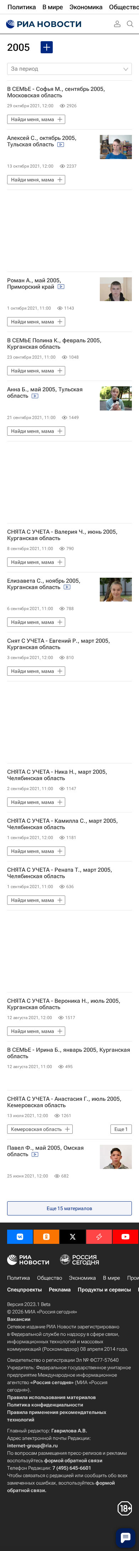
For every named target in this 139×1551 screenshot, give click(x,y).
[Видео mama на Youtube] (125, 1237)
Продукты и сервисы (104, 1289)
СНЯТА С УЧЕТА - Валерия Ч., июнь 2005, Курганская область (62, 535)
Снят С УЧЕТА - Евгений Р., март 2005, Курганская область (58, 644)
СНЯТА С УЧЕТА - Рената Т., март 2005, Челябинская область (59, 873)
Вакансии (18, 1319)
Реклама (60, 1289)
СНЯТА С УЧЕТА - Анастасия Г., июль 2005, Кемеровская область (64, 1102)
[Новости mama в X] (73, 1237)
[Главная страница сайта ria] (43, 24)
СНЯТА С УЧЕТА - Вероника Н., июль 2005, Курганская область (63, 1004)
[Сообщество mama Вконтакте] (20, 1237)
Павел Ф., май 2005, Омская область (45, 1151)
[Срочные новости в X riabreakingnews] (99, 1237)
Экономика (82, 1278)
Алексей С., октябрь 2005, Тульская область (42, 141)
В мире (111, 1278)
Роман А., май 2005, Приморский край (34, 283)
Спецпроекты (24, 1289)
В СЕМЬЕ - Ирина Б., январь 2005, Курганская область (68, 1053)
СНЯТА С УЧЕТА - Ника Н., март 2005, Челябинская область (57, 775)
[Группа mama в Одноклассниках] (46, 1237)
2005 (18, 47)
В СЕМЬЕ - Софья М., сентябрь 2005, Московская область (56, 92)
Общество (49, 1278)
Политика (18, 1278)
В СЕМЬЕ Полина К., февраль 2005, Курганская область (54, 343)
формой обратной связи (73, 1460)
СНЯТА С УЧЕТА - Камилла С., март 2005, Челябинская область (62, 824)
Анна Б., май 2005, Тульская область (45, 392)
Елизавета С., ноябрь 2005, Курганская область (44, 584)
